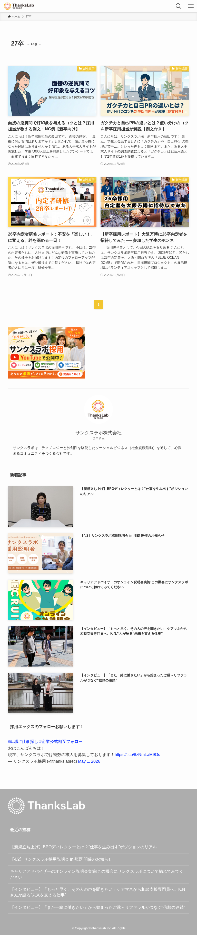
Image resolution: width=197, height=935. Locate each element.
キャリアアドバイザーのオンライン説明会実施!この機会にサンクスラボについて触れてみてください (96, 874)
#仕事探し (28, 741)
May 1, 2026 (89, 761)
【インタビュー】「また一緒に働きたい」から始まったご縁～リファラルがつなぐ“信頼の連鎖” (97, 907)
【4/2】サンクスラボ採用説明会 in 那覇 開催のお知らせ (61, 859)
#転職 (13, 741)
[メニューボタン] (191, 6)
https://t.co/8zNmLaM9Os (137, 754)
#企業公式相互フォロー (61, 741)
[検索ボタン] (178, 6)
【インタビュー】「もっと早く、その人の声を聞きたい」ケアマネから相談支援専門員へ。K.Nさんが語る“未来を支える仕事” (97, 892)
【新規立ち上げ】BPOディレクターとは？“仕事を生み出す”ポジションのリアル (83, 847)
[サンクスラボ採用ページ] (19, 6)
